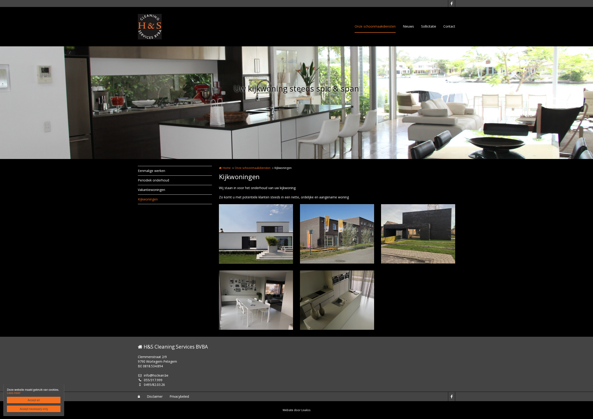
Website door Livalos (296, 410)
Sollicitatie (428, 26)
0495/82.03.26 (154, 384)
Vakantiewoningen (151, 189)
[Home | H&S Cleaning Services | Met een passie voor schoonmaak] (157, 26)
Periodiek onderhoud (153, 180)
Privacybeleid (179, 396)
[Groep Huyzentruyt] (256, 233)
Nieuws (408, 26)
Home (227, 168)
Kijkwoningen (148, 199)
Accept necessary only (34, 409)
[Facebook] (451, 3)
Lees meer (13, 393)
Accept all (34, 400)
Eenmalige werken (151, 170)
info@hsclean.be (156, 375)
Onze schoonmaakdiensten (375, 26)
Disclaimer (155, 396)
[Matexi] (337, 233)
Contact (449, 26)
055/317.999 (153, 380)
